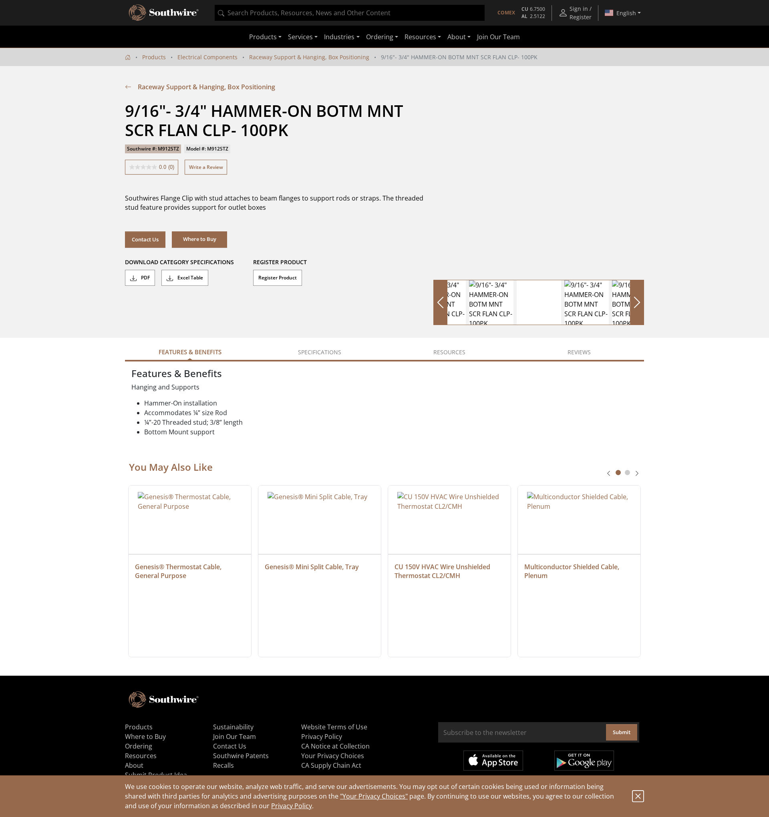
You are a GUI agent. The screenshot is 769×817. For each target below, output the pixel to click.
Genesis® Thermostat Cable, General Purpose (179, 571)
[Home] (128, 57)
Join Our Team (498, 36)
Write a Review (206, 167)
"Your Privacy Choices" (374, 796)
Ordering (138, 746)
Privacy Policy (291, 805)
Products (154, 57)
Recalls (223, 765)
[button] (199, 239)
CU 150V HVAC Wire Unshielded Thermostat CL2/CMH (443, 571)
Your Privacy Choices (332, 755)
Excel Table (189, 277)
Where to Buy (145, 736)
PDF (145, 277)
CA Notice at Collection (335, 746)
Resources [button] (420, 36)
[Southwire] (164, 12)
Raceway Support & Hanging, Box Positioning (309, 57)
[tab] (618, 472)
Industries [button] (339, 36)
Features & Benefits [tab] (190, 352)
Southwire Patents (241, 755)
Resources (141, 755)
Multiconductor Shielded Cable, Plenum (572, 571)
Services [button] (300, 36)
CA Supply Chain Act (331, 765)
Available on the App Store (493, 761)
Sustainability (233, 727)
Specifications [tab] (319, 352)
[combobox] (350, 13)
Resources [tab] (449, 352)
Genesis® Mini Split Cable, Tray (312, 566)
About (134, 765)
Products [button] (263, 36)
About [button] (456, 36)
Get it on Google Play (584, 761)
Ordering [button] (379, 36)
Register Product (277, 277)
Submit (621, 732)
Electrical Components (207, 57)
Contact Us (145, 239)
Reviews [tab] (579, 352)
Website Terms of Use (334, 727)
